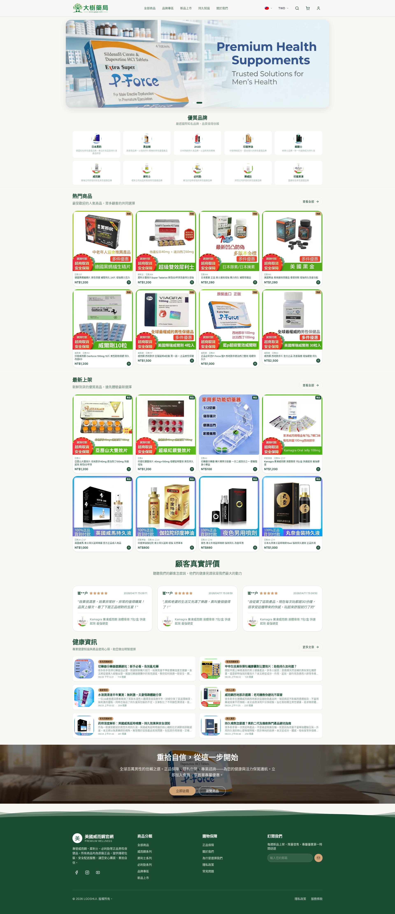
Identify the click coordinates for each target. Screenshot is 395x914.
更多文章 (308, 647)
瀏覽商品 (212, 791)
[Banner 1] (194, 103)
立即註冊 (182, 791)
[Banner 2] (199, 103)
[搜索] (297, 8)
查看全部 (308, 201)
